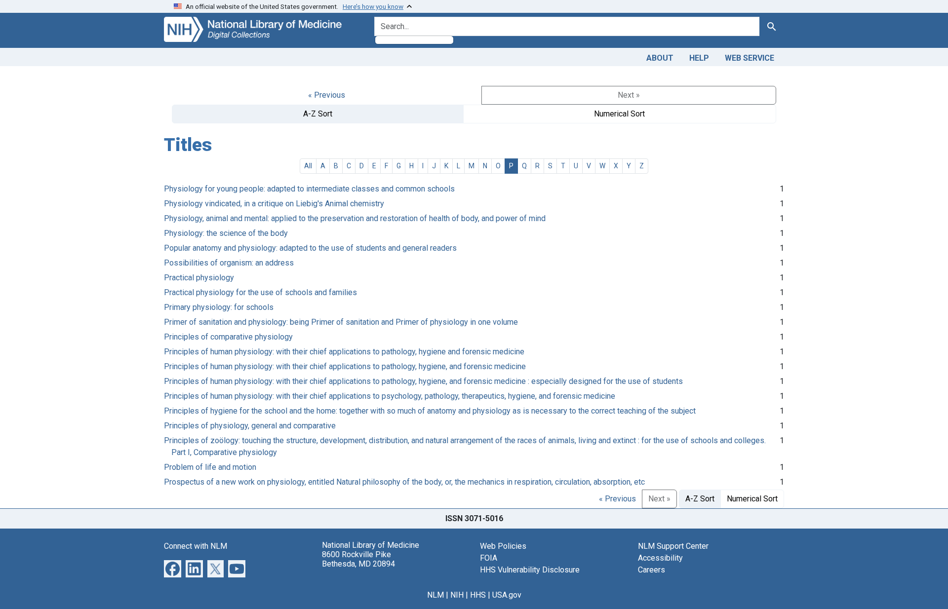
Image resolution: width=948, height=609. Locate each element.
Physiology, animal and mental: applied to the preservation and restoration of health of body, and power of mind (355, 218)
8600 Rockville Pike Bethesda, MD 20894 (358, 559)
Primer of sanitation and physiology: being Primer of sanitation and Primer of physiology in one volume (341, 322)
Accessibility (660, 558)
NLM (435, 595)
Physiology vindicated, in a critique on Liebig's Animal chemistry (274, 203)
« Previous (326, 95)
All (308, 166)
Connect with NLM (195, 546)
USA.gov (506, 595)
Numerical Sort (619, 113)
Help (699, 58)
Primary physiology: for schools (219, 307)
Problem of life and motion (210, 467)
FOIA (488, 558)
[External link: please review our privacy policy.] (172, 567)
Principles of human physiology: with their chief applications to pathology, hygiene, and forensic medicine (345, 366)
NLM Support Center (673, 546)
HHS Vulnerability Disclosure (530, 569)
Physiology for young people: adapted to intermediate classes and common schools (309, 188)
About (659, 58)
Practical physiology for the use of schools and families (260, 292)
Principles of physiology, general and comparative (250, 425)
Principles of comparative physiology (228, 337)
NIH (457, 595)
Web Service (749, 58)
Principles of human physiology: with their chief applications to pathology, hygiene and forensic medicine (344, 351)
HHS (478, 595)
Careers (651, 569)
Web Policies (503, 546)
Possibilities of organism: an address (229, 262)
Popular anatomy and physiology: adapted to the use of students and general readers (310, 248)
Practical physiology (199, 277)
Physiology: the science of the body (226, 233)
